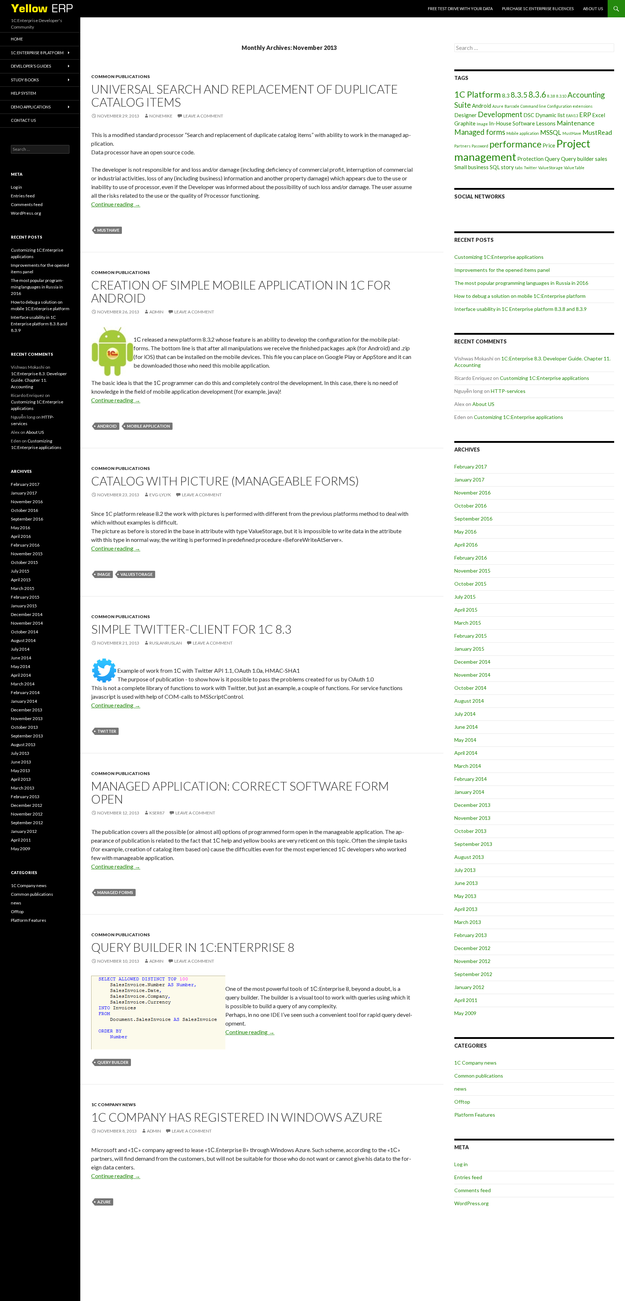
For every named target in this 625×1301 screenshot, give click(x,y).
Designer (465, 115)
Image (103, 574)
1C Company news (113, 1104)
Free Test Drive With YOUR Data (460, 8)
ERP (585, 115)
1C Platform (477, 94)
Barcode (512, 106)
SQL (495, 167)
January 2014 (469, 792)
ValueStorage (136, 574)
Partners (462, 146)
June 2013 (466, 883)
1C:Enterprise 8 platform (37, 52)
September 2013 (473, 844)
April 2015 (465, 610)
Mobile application (148, 426)
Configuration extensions (569, 106)
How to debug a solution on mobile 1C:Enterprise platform (520, 296)
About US (593, 8)
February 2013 (470, 935)
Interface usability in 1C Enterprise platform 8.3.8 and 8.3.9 (520, 309)
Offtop (462, 1102)
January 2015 (469, 649)
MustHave (108, 230)
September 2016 (473, 518)
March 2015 (467, 623)
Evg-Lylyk (160, 494)
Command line (533, 106)
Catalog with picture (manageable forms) (225, 481)
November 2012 (472, 961)
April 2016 (465, 545)
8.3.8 (551, 96)
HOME (17, 39)
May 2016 (465, 531)
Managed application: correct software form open (240, 792)
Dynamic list (550, 115)
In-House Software (512, 123)
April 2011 (465, 1000)
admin (156, 311)
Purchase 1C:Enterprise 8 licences (538, 8)
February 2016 (470, 558)
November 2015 (472, 571)
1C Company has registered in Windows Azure (237, 1117)
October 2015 (470, 584)
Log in (461, 1164)
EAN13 (572, 115)
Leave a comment (203, 116)
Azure (104, 1201)
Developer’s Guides (31, 66)
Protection (530, 158)
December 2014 (472, 662)
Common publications (120, 76)
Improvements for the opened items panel (502, 270)
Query (552, 158)
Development (500, 114)
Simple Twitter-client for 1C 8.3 (191, 629)
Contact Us (23, 120)
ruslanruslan (165, 643)
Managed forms (115, 892)
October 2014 (470, 688)
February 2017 (470, 466)
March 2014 (467, 766)
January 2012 (469, 987)
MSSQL (550, 132)
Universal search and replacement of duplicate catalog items (244, 95)
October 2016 (470, 505)
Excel (598, 115)
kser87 (157, 813)
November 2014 (472, 675)
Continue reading (115, 204)
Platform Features (474, 1115)
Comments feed (472, 1190)
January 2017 (469, 479)
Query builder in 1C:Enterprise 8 (192, 947)
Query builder (112, 1062)
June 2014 (466, 727)
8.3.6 (537, 94)
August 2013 (469, 857)
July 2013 (465, 870)
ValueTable (574, 167)
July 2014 (465, 714)
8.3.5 (519, 94)
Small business (471, 167)
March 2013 (467, 922)
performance (515, 143)
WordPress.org (471, 1203)
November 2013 (472, 818)
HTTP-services (508, 391)
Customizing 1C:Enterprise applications (499, 257)
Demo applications (31, 106)
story (507, 167)
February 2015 (470, 636)
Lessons (546, 123)
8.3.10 (561, 96)
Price (549, 145)
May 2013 (465, 896)
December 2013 (472, 805)
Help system (23, 93)
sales (601, 158)
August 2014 (469, 701)
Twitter (106, 731)
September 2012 (473, 974)
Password (480, 146)
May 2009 (465, 1013)
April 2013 (465, 909)
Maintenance (576, 123)
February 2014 (470, 779)
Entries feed (468, 1177)
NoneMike (161, 116)
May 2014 (465, 740)
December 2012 (472, 948)
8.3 (506, 95)
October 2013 (470, 831)
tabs (519, 167)
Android (107, 426)
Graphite (465, 123)
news (460, 1089)
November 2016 (472, 492)
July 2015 (465, 597)
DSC (528, 115)
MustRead (597, 132)
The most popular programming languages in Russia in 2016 (521, 283)
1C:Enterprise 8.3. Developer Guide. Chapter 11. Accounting (39, 380)
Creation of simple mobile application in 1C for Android (241, 291)
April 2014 (465, 753)
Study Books (25, 79)
